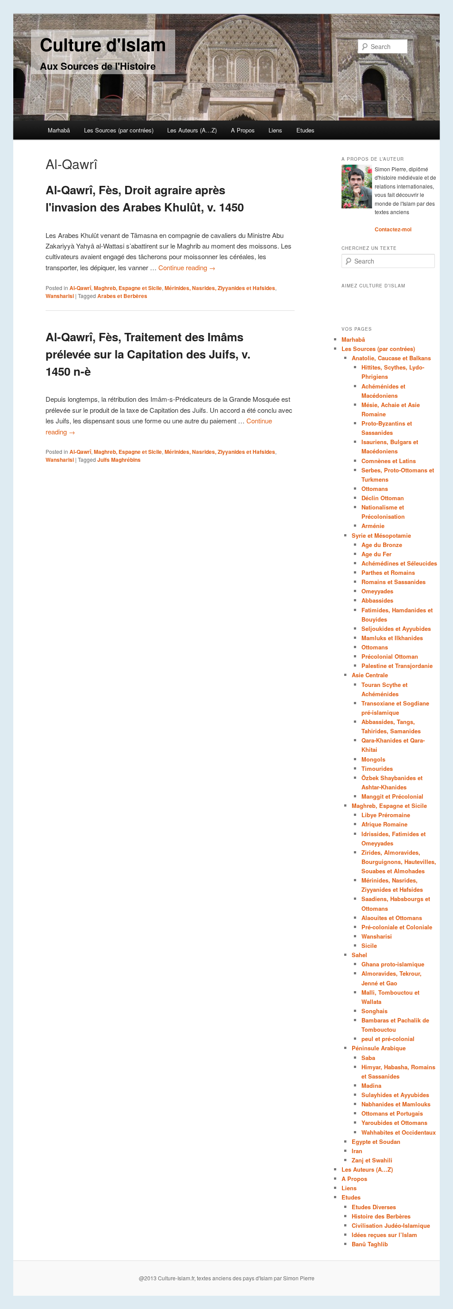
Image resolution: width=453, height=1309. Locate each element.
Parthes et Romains (388, 572)
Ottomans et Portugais (392, 1113)
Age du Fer (376, 554)
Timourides (377, 768)
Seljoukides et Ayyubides (396, 628)
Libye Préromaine (385, 815)
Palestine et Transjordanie (397, 665)
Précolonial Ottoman (389, 656)
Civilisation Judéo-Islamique (391, 1225)
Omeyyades (377, 591)
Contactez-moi (393, 229)
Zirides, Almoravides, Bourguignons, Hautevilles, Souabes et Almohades (398, 861)
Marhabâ (59, 130)
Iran (357, 1151)
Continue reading (186, 267)
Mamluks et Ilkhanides (392, 638)
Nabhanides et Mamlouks (395, 1104)
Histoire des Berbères (381, 1216)
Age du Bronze (381, 544)
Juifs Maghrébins (119, 460)
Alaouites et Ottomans (391, 917)
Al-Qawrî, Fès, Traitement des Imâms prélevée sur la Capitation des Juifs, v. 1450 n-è (148, 353)
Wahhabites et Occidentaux (398, 1132)
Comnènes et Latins (388, 460)
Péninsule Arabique (379, 1048)
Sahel (359, 955)
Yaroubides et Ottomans (394, 1122)
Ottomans (374, 488)
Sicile (369, 945)
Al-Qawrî (80, 288)
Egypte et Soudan (376, 1141)
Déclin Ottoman (382, 498)
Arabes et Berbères (122, 296)
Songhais (374, 1011)
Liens (275, 130)
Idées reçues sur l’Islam (384, 1234)
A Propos (243, 130)
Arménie (372, 525)
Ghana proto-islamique (392, 964)
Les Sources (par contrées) (119, 130)
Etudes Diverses (374, 1207)
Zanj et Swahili (372, 1160)
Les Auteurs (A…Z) (192, 130)
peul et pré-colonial (388, 1038)
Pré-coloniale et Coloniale (396, 927)
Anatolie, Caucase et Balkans (391, 358)
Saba (368, 1057)
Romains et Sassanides (393, 581)
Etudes (305, 130)
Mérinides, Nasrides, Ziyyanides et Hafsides (220, 288)
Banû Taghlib (370, 1244)
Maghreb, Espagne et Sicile (128, 288)
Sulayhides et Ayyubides (395, 1094)
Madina (371, 1085)
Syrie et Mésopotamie (381, 535)
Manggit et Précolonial (392, 796)
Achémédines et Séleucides (399, 563)
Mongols (373, 759)
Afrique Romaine (384, 824)
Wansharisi (60, 296)
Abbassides (377, 600)
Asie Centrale (370, 675)
